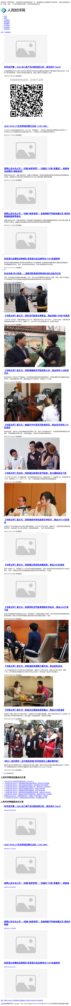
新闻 (5, 18)
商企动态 (7, 27)
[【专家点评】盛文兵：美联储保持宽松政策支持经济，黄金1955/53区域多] (35, 515)
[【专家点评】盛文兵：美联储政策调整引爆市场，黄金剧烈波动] (36, 662)
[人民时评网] (14, 13)
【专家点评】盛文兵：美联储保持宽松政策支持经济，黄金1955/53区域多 (27, 783)
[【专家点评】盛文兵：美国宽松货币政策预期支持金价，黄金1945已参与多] (25, 603)
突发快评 (7, 29)
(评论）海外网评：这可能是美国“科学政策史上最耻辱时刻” (31, 761)
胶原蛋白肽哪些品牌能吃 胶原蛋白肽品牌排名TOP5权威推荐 (32, 259)
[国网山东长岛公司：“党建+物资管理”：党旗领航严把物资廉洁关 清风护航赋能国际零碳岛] (25, 209)
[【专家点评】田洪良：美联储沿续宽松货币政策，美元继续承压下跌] (32, 469)
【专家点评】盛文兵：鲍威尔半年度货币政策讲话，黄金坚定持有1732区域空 (28, 794)
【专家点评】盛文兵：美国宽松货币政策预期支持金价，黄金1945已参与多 (28, 792)
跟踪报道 (7, 21)
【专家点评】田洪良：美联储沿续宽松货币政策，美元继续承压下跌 (35, 473)
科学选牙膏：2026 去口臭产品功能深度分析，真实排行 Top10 (32, 67)
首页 (5, 16)
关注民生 (7, 25)
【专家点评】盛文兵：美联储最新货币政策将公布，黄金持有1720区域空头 (28, 787)
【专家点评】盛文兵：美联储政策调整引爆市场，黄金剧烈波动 (33, 666)
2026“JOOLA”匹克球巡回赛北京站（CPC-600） (26, 126)
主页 (2, 32)
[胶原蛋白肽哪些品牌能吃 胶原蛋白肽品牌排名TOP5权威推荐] (25, 254)
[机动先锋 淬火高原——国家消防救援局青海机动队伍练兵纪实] (5, 269)
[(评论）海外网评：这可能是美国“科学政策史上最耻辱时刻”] (33, 757)
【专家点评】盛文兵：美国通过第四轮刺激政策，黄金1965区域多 (34, 565)
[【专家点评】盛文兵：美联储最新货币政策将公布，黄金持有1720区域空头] (34, 366)
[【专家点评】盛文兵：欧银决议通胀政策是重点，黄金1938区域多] (28, 706)
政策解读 (7, 23)
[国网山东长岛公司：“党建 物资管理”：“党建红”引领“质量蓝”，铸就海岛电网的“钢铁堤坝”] (25, 164)
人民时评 (3, 1003)
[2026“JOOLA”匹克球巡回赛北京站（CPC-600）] (28, 122)
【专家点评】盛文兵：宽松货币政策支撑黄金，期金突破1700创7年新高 (37, 316)
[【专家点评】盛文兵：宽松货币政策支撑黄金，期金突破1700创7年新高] (25, 311)
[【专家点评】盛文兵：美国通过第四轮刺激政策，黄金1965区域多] (25, 561)
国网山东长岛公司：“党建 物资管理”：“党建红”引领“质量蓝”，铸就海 (26, 796)
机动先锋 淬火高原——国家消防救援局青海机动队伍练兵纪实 (32, 273)
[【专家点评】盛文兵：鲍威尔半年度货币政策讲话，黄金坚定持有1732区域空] (32, 421)
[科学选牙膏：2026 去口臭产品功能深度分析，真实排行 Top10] (25, 63)
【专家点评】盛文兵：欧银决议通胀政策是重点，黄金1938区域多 (34, 710)
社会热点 (7, 20)
